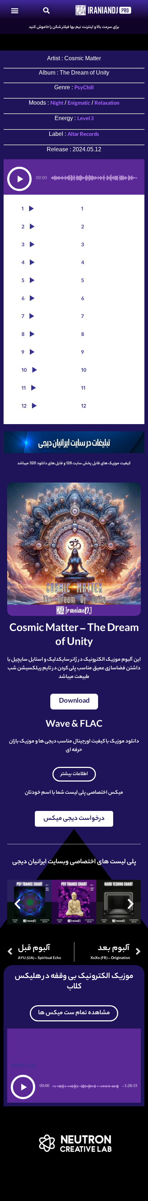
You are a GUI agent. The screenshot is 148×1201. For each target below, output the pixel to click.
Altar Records (83, 135)
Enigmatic (79, 104)
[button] (15, 10)
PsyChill (84, 88)
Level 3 (85, 119)
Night (56, 104)
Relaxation (106, 104)
